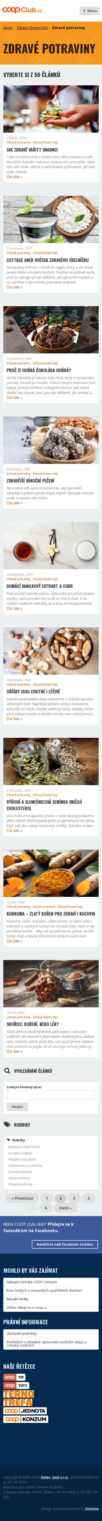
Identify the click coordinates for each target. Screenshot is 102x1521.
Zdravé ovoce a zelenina (25, 1166)
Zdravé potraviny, (19, 142)
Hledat (17, 1106)
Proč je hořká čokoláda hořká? (39, 370)
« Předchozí (22, 1198)
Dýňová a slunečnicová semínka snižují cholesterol (44, 805)
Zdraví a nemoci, (44, 907)
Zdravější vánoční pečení (30, 481)
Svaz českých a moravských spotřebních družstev (44, 1290)
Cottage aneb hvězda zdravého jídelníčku (48, 260)
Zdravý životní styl (32, 27)
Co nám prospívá (20, 1153)
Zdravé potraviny (68, 27)
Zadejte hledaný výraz (24, 1087)
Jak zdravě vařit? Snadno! (32, 150)
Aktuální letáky (17, 1299)
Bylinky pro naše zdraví (24, 1147)
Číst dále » (14, 176)
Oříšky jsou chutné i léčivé (33, 691)
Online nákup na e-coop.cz (26, 1307)
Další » (65, 1208)
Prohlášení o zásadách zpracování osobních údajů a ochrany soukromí (46, 1343)
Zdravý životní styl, (45, 142)
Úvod (7, 27)
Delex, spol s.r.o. (55, 1477)
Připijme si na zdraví (22, 1159)
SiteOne (92, 1508)
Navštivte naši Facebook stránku (65, 1244)
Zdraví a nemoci (19, 1178)
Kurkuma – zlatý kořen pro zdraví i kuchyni (51, 914)
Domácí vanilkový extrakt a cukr (40, 586)
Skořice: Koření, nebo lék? (33, 1024)
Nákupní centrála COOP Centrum (31, 1282)
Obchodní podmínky (21, 1333)
